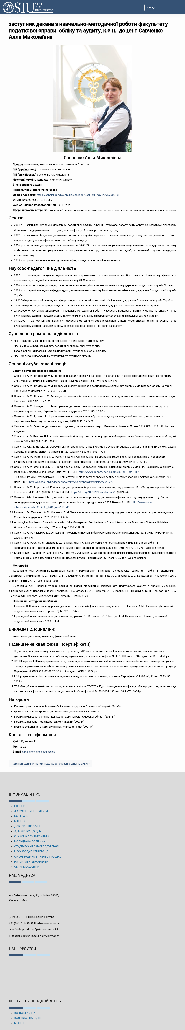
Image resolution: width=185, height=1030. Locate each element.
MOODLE (19, 1023)
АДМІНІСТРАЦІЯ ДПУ (27, 831)
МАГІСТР (20, 821)
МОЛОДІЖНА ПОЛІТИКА (29, 841)
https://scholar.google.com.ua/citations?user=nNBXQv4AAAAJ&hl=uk (78, 195)
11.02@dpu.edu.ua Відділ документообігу (34, 936)
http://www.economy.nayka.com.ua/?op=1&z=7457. (109, 472)
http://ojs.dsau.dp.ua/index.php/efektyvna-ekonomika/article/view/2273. (71, 482)
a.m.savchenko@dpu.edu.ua (38, 751)
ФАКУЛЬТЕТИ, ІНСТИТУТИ (31, 811)
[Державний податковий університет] (22, 7)
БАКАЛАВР (21, 816)
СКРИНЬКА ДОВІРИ (26, 866)
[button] (179, 7)
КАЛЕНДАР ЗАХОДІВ (27, 1018)
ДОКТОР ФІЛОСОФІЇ (27, 826)
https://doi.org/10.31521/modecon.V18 (94, 492)
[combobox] (158, 7)
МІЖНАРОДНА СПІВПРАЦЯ (31, 851)
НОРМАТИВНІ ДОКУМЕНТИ (31, 861)
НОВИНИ (19, 806)
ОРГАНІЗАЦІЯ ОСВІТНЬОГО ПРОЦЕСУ (38, 856)
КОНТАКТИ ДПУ (24, 1013)
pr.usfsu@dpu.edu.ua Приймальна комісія (34, 929)
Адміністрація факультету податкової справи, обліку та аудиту (51, 763)
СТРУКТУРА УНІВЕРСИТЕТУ (31, 836)
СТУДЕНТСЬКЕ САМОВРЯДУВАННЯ (36, 846)
